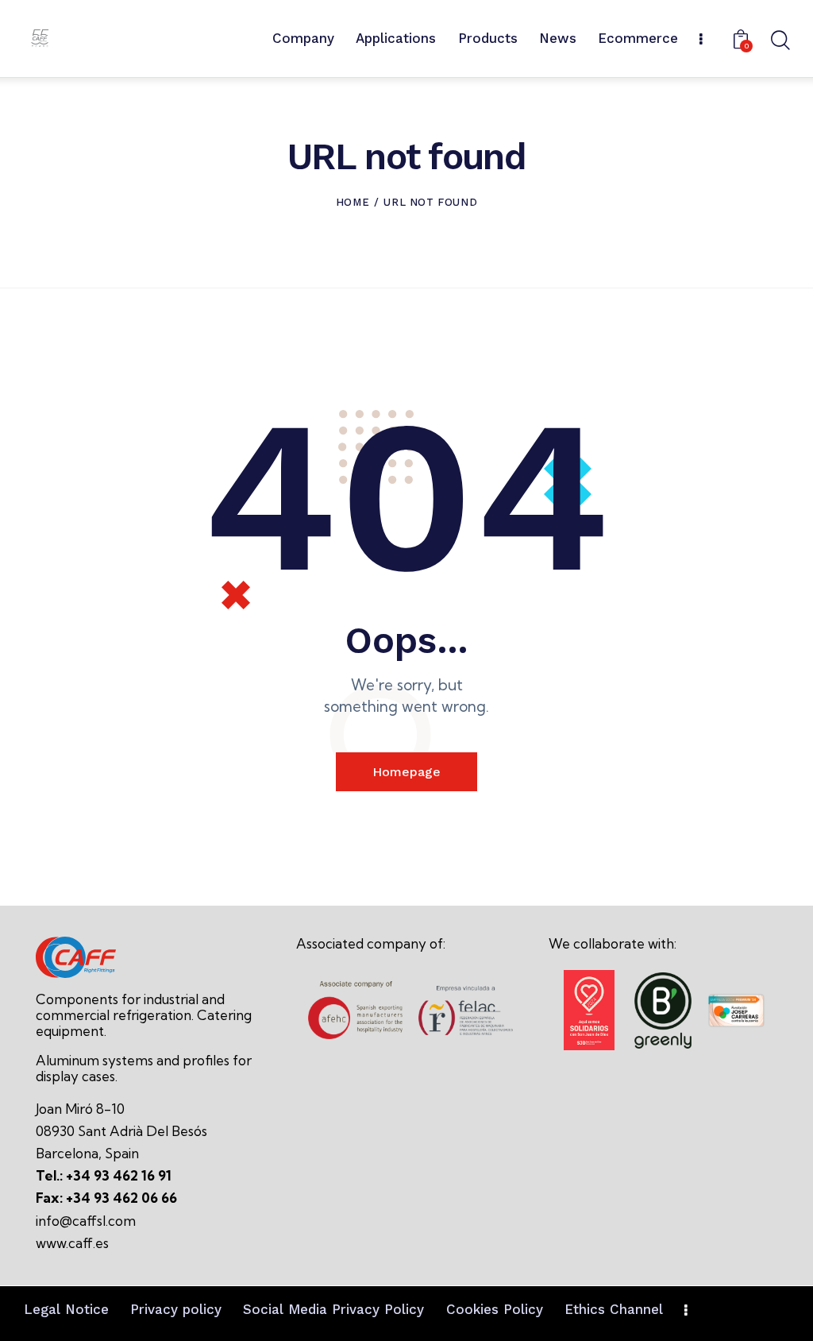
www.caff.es (72, 1243)
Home (352, 202)
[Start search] (779, 41)
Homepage (406, 771)
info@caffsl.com (86, 1220)
